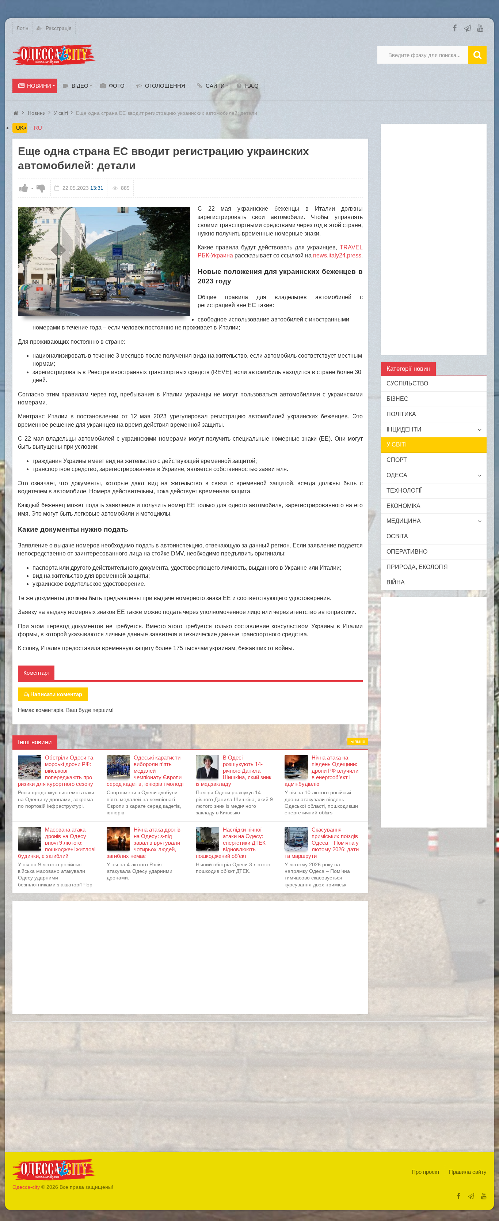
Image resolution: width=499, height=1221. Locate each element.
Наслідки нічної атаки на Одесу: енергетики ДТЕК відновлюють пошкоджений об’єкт (231, 842)
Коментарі (36, 673)
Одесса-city (26, 1187)
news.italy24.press (337, 255)
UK (20, 128)
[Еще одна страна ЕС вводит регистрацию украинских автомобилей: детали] (104, 261)
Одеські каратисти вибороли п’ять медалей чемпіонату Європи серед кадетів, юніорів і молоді (145, 770)
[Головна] (16, 113)
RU (38, 128)
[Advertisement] (190, 957)
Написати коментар (56, 694)
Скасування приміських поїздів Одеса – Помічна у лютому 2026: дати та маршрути (322, 842)
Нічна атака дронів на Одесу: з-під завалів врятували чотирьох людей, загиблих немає (143, 842)
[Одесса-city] (54, 55)
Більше (357, 741)
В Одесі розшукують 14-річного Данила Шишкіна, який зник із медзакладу (233, 770)
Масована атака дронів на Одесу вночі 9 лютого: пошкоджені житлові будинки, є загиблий (56, 842)
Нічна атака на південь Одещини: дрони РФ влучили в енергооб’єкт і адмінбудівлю (321, 770)
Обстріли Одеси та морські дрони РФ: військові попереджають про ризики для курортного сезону (55, 770)
